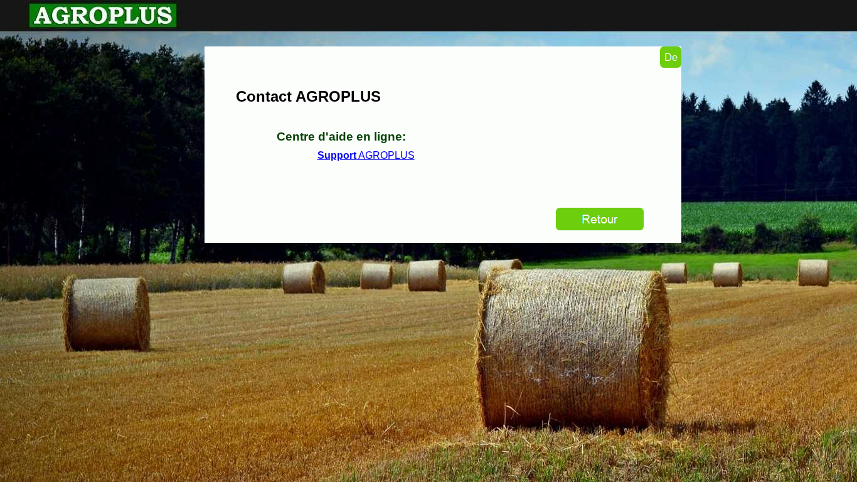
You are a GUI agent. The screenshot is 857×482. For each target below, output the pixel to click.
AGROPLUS (366, 155)
